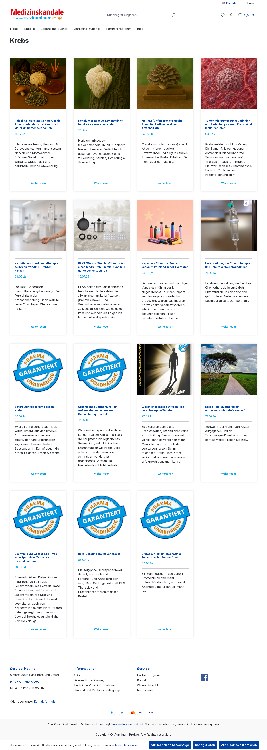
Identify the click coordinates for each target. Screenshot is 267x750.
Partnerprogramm (149, 675)
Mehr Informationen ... (128, 745)
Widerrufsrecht (147, 685)
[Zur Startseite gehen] (37, 14)
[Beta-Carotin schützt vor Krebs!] (102, 516)
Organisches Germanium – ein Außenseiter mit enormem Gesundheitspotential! (97, 410)
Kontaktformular (45, 701)
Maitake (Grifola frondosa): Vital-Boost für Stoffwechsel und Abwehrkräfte (163, 124)
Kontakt (142, 680)
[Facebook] (204, 669)
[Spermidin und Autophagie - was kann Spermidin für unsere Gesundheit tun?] (38, 516)
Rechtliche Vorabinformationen (95, 685)
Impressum (145, 690)
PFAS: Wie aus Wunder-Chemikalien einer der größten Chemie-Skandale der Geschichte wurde (101, 267)
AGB (77, 675)
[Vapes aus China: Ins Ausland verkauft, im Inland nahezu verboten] (165, 225)
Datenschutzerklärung (89, 680)
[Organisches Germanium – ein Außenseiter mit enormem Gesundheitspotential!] (102, 369)
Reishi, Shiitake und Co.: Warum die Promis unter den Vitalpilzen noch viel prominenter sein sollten (37, 124)
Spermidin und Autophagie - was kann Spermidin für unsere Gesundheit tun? (36, 557)
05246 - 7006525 (24, 682)
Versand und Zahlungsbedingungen (98, 690)
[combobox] (137, 15)
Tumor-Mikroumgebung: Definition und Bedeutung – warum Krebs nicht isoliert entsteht (228, 124)
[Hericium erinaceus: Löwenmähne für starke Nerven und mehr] (102, 83)
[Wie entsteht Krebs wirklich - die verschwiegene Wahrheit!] (165, 369)
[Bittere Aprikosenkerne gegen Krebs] (38, 369)
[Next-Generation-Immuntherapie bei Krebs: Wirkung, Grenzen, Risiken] (38, 225)
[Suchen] (173, 15)
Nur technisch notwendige (170, 745)
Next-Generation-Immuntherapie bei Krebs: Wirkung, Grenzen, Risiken (36, 267)
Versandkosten (121, 724)
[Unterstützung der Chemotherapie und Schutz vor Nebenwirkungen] (229, 225)
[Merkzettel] (222, 15)
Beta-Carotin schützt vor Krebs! (99, 553)
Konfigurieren (205, 745)
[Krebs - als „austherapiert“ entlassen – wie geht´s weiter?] (229, 369)
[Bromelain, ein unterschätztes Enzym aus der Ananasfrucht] (165, 516)
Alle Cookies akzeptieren (239, 745)
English (230, 3)
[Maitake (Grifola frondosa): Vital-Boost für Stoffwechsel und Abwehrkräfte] (165, 83)
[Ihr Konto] (231, 15)
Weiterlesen (38, 183)
